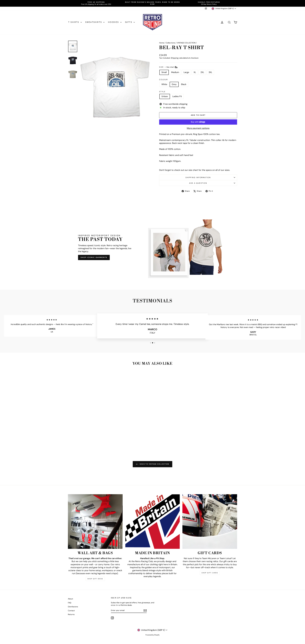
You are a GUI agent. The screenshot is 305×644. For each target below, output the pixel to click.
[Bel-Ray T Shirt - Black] (91, 441)
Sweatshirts (94, 22)
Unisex (164, 96)
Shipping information (198, 177)
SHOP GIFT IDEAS (95, 579)
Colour (163, 79)
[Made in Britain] (152, 521)
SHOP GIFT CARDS (210, 573)
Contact (71, 610)
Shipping (174, 58)
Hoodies (114, 22)
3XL (210, 72)
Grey (174, 84)
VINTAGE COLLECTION (186, 43)
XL (195, 72)
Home (161, 43)
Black (183, 84)
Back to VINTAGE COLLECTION (154, 464)
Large (186, 72)
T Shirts (74, 22)
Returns (71, 614)
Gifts (129, 22)
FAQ (69, 603)
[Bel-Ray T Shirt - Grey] (88, 441)
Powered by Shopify (152, 635)
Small (164, 72)
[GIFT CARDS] (209, 521)
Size (166, 67)
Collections (170, 43)
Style (162, 92)
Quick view (88, 429)
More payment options (198, 128)
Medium (175, 72)
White (164, 84)
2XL (202, 72)
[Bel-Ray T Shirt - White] (85, 441)
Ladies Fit (177, 96)
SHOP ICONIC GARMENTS (94, 257)
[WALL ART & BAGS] (95, 521)
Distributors (73, 606)
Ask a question (198, 183)
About (70, 599)
